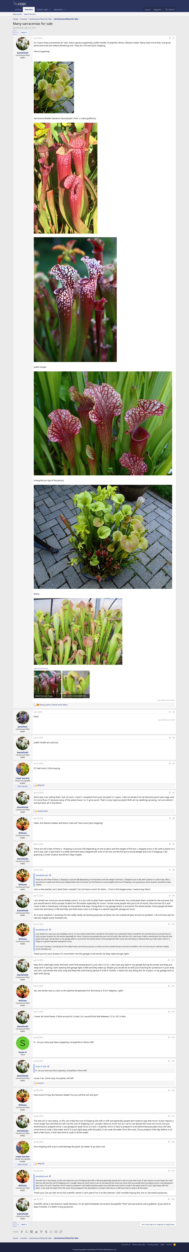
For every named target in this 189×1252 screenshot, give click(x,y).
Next (23, 32)
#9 (174, 895)
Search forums (30, 14)
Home (18, 9)
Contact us (125, 1244)
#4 (174, 763)
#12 (173, 986)
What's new (42, 9)
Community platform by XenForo (94, 1250)
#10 (173, 924)
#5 (174, 792)
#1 (174, 38)
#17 (173, 1116)
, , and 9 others (53, 705)
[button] (50, 9)
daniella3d (19, 27)
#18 (173, 1142)
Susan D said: (41, 1066)
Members (58, 9)
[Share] (170, 38)
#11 (173, 960)
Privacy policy (153, 1244)
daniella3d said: (42, 875)
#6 (174, 818)
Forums (29, 9)
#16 (173, 1090)
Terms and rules (138, 1244)
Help (162, 1244)
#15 (173, 1061)
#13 (173, 1012)
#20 (173, 1199)
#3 (174, 738)
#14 (173, 1037)
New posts (17, 14)
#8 (174, 870)
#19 (173, 1171)
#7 (174, 844)
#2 (174, 712)
